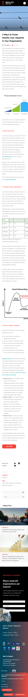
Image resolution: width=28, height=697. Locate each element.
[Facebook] (19, 463)
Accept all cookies (20, 694)
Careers (5, 632)
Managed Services (7, 358)
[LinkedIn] (15, 463)
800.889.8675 (7, 661)
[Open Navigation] (24, 3)
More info (3, 681)
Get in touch (8, 656)
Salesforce (5, 477)
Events (17, 635)
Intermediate (5, 483)
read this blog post (10, 179)
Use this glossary (7, 156)
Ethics (15, 632)
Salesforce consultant (15, 483)
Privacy (10, 632)
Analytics (5, 684)
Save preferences (7, 689)
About (5, 626)
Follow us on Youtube (9, 665)
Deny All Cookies (8, 694)
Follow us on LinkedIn (9, 663)
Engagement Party (8, 635)
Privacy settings (4, 670)
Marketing (5, 686)
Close (27, 672)
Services (10, 626)
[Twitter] (15, 466)
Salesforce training (7, 485)
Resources (17, 626)
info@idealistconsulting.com (11, 659)
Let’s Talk (9, 446)
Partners (5, 628)
